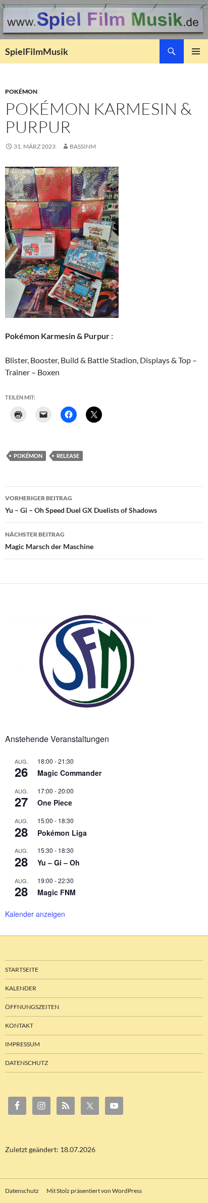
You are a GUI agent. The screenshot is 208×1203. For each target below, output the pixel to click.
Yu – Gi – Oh (58, 862)
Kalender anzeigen (35, 914)
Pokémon (21, 91)
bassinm (83, 146)
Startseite (21, 969)
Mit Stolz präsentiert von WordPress (94, 1190)
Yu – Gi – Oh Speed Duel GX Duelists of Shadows (81, 504)
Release (68, 455)
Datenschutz (26, 1062)
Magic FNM (56, 892)
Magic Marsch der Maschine (49, 540)
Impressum (22, 1044)
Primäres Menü (196, 51)
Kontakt (19, 1025)
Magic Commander (69, 773)
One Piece (54, 802)
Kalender (20, 988)
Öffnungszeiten (32, 1007)
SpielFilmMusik (36, 51)
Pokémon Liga (62, 833)
